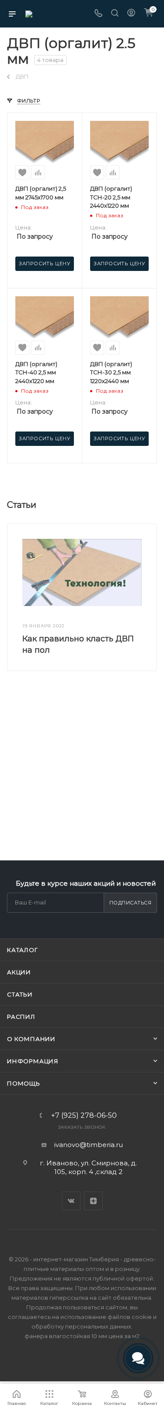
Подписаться (130, 903)
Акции (19, 972)
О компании (31, 1038)
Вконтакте (71, 1201)
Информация (33, 1061)
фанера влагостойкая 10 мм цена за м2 (82, 1335)
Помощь (23, 1083)
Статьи (20, 994)
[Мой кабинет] (131, 14)
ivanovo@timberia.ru (88, 1144)
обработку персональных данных (81, 1326)
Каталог (22, 949)
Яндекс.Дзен (93, 1201)
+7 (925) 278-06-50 (84, 1115)
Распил (21, 1016)
